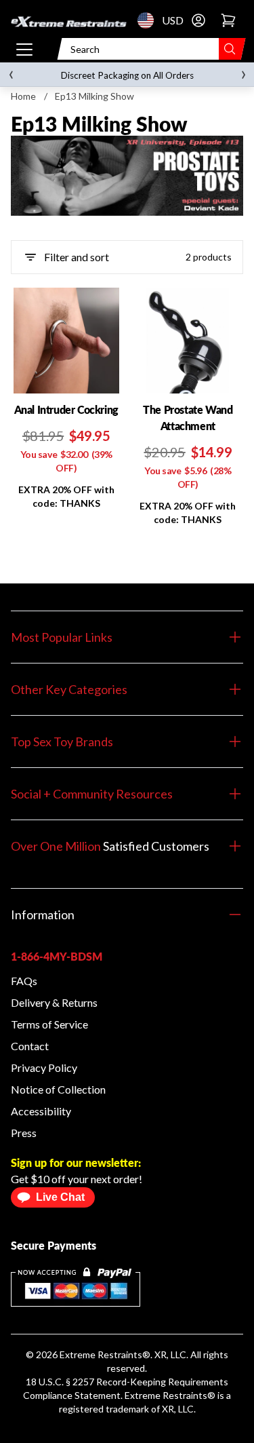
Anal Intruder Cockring (66, 409)
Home (23, 96)
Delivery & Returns (54, 1002)
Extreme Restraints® (170, 1395)
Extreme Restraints (101, 1354)
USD (149, 20)
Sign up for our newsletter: (76, 1162)
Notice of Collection (58, 1089)
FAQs (24, 980)
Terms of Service (49, 1024)
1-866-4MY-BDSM (56, 956)
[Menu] (24, 48)
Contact (30, 1045)
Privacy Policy (44, 1067)
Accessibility (41, 1110)
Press (24, 1132)
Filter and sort (76, 256)
